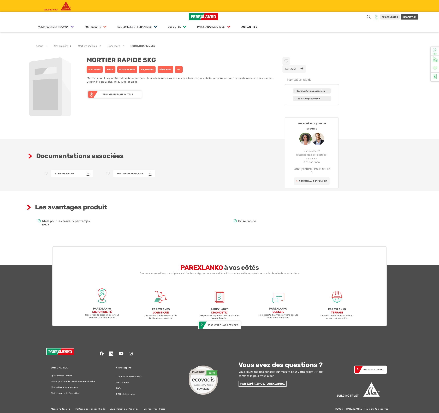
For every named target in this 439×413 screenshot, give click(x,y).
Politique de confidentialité (90, 409)
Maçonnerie (114, 46)
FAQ (118, 388)
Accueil (40, 46)
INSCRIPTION (409, 17)
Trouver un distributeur (128, 376)
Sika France (122, 382)
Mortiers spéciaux (87, 46)
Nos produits (61, 46)
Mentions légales (60, 409)
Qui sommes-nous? (61, 375)
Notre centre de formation (65, 393)
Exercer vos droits (154, 409)
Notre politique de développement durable (73, 381)
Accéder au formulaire (313, 181)
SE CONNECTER (390, 17)
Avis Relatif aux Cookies (124, 409)
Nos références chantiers (64, 387)
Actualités (249, 27)
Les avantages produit (308, 98)
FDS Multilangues (125, 394)
